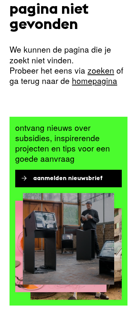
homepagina (94, 80)
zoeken (101, 70)
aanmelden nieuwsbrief (68, 178)
